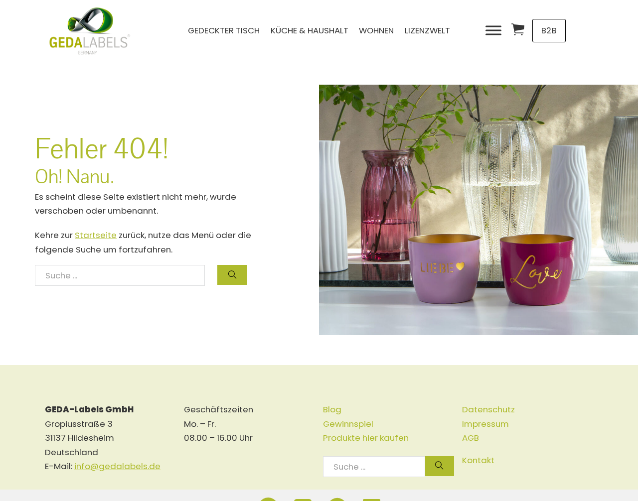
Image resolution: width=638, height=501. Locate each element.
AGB (470, 438)
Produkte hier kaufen (366, 438)
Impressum (485, 424)
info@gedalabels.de (117, 466)
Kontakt (478, 460)
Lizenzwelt (427, 30)
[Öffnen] (493, 30)
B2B (549, 30)
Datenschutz (488, 409)
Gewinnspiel (348, 424)
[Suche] (232, 275)
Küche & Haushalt (309, 30)
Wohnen (376, 30)
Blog (332, 409)
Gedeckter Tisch (224, 30)
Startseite (96, 235)
